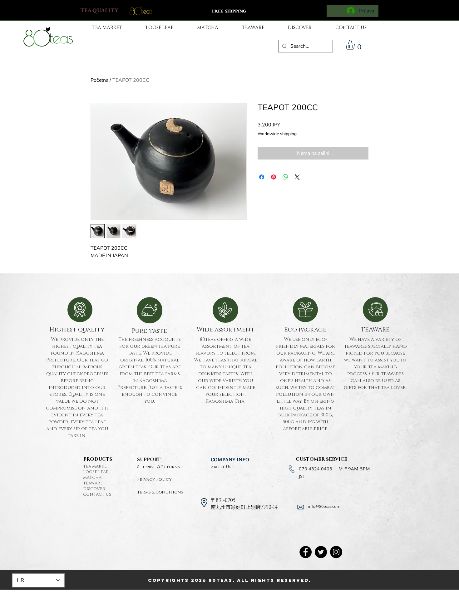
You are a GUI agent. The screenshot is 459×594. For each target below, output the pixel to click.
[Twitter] (321, 552)
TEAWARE (93, 483)
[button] (355, 45)
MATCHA (92, 477)
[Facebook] (305, 552)
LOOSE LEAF (95, 472)
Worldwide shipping (277, 134)
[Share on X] (297, 177)
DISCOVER (94, 489)
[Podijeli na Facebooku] (261, 177)
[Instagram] (336, 552)
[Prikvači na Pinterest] (273, 177)
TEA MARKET (96, 466)
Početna (99, 80)
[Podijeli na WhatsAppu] (285, 177)
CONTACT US (97, 494)
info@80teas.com (324, 506)
